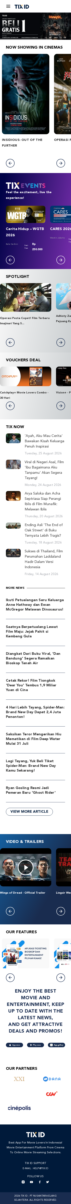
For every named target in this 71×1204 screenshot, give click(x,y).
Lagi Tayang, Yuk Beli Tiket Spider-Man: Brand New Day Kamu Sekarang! (31, 765)
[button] (10, 163)
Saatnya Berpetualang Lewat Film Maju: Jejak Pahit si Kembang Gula (32, 631)
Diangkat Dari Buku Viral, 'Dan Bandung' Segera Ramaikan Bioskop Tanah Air (33, 658)
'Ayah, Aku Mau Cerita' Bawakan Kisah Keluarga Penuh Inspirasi (44, 441)
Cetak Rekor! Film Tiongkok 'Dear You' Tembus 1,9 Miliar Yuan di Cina (31, 685)
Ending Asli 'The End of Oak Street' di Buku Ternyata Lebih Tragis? (44, 530)
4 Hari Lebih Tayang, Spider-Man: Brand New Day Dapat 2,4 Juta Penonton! (35, 712)
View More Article (29, 812)
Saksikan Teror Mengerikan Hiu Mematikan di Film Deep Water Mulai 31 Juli (33, 739)
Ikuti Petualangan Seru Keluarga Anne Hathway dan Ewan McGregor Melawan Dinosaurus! (35, 604)
